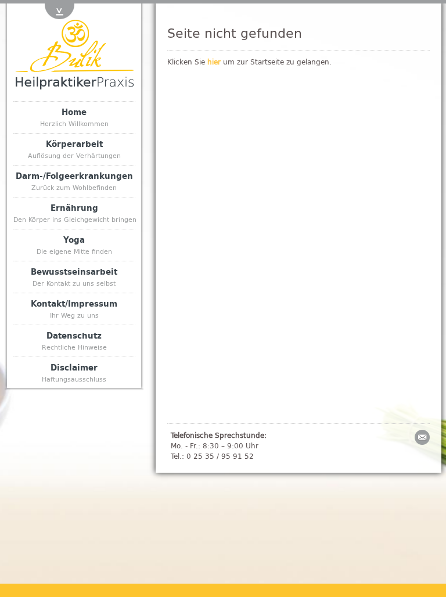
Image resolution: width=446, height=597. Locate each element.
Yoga (74, 244)
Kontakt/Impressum (74, 308)
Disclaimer (74, 372)
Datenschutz (74, 340)
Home (74, 116)
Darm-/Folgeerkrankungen (74, 180)
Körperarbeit (74, 148)
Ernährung (74, 212)
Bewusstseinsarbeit (74, 276)
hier (214, 61)
